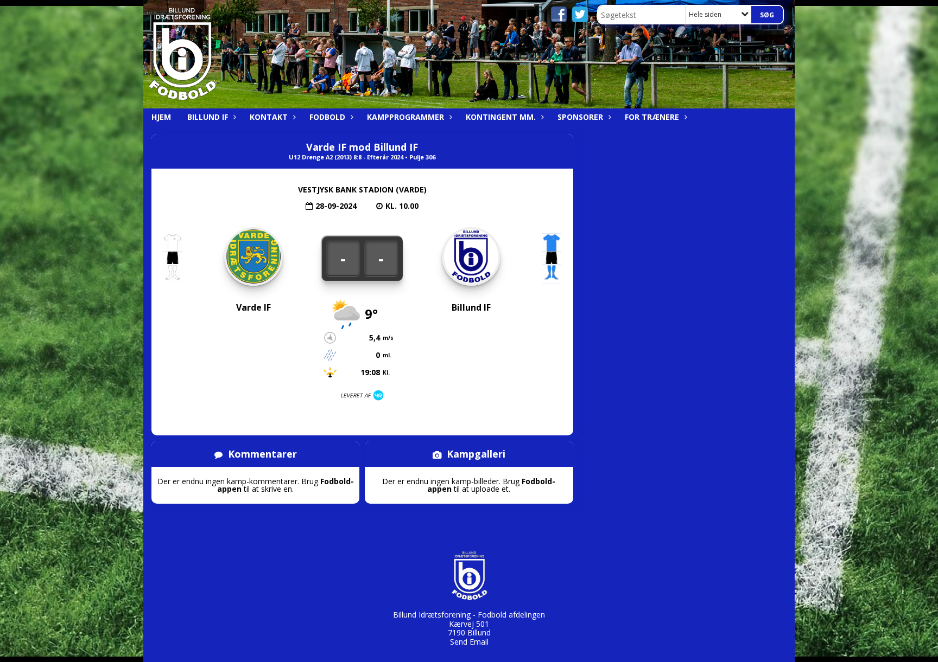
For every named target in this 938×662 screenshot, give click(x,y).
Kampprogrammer (405, 117)
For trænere (652, 117)
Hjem (161, 117)
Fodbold (327, 117)
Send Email (469, 642)
